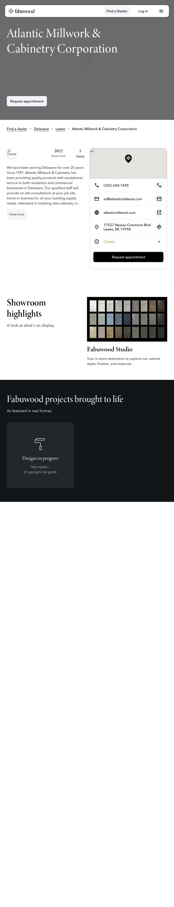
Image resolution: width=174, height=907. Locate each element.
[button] (128, 159)
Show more (16, 214)
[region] (87, 60)
